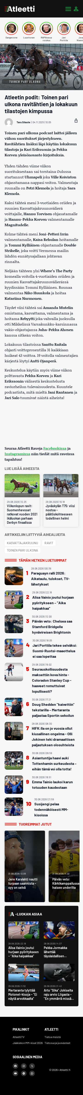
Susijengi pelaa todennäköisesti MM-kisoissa (51, 809)
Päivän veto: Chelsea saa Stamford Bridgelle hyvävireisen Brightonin (52, 626)
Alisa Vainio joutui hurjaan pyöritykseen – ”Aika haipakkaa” (53, 602)
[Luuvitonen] (29, 28)
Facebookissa (54, 448)
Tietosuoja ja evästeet (57, 1042)
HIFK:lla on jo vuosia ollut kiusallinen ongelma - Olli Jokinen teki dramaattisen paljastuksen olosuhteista (53, 736)
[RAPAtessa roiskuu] (46, 28)
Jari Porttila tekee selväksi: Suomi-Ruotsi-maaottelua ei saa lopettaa (55, 650)
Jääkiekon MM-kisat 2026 (28, 1042)
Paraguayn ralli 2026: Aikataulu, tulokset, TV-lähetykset (50, 578)
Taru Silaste (23, 122)
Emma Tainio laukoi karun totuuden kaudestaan (52, 784)
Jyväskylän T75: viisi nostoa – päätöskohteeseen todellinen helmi (60, 512)
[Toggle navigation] (68, 9)
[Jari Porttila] (64, 28)
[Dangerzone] (11, 28)
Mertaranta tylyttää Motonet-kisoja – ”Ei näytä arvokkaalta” (22, 994)
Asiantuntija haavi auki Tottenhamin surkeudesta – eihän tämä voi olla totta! (54, 763)
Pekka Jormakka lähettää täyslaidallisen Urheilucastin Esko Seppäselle (57, 956)
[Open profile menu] (76, 8)
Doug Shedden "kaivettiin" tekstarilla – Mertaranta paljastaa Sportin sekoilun (53, 710)
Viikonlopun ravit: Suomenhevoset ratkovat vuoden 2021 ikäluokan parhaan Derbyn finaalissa (22, 514)
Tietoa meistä (52, 1036)
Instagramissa (17, 453)
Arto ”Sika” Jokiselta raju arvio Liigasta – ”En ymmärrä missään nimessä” (59, 996)
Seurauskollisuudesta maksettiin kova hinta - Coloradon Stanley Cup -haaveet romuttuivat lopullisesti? (51, 680)
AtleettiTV (18, 1036)
